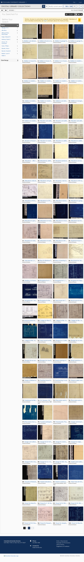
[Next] (81, 6)
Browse (11, 10)
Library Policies (60, 544)
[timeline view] (81, 14)
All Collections (76, 10)
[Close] (79, 20)
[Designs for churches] (46, 360)
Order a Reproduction (62, 541)
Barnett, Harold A (6, 51)
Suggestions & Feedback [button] (62, 546)
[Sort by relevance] (67, 14)
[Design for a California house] (64, 340)
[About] (6, 10)
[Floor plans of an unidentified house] (35, 422)
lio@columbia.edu (37, 547)
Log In (80, 2)
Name (3, 25)
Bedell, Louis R (5, 53)
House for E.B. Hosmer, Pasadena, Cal (35, 523)
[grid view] (76, 14)
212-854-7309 (36, 542)
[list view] (79, 14)
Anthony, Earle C (6, 39)
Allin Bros (4, 30)
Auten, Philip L (5, 46)
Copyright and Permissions (63, 542)
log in (45, 20)
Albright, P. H (5, 27)
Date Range (4, 60)
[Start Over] (46, 6)
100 (71, 14)
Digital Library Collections (15, 6)
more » (4, 55)
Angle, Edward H (6, 37)
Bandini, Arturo (5, 48)
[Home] (2, 10)
